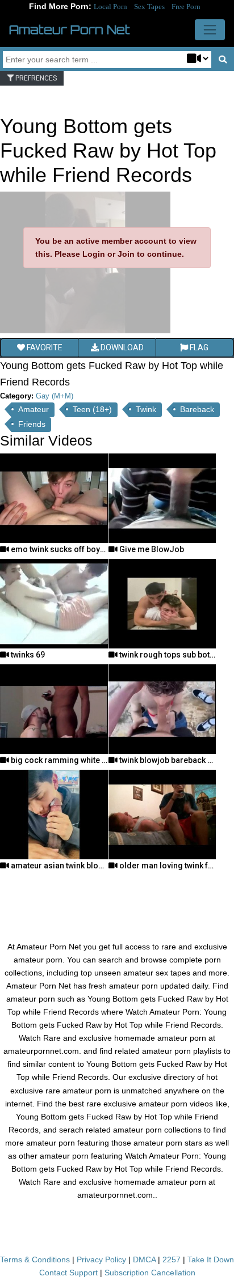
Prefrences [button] (35, 78)
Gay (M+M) (54, 396)
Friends (31, 424)
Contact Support (68, 1272)
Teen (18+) (92, 409)
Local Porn (110, 6)
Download (121, 347)
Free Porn (186, 6)
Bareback (197, 409)
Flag (198, 347)
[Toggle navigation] (210, 29)
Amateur (33, 409)
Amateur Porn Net (69, 29)
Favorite (43, 347)
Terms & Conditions (35, 1259)
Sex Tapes (149, 6)
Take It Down (210, 1259)
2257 (171, 1259)
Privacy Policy (101, 1259)
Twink (146, 409)
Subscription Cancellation (150, 1272)
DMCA (144, 1259)
